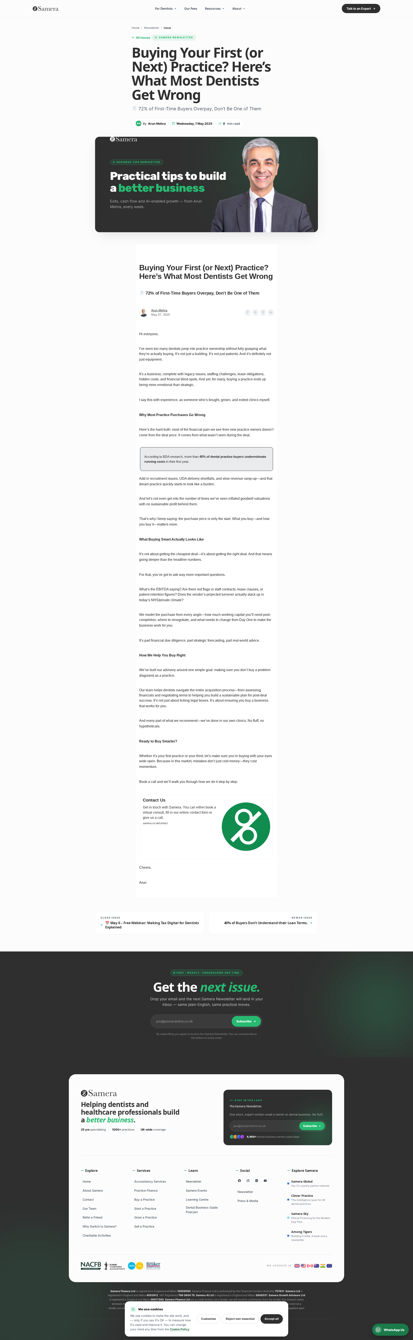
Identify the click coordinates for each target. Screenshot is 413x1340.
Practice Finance (146, 1190)
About (236, 8)
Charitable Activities (97, 1235)
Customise (208, 1318)
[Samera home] (46, 9)
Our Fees (190, 8)
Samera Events (196, 1190)
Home (136, 27)
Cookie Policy (179, 1329)
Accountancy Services (150, 1181)
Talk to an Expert (359, 8)
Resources (213, 8)
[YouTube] (265, 1180)
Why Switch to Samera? (99, 1226)
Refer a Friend (92, 1217)
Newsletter (151, 27)
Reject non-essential (240, 1318)
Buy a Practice (144, 1199)
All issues (143, 37)
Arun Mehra (159, 310)
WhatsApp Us (394, 1330)
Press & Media (247, 1201)
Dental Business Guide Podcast (202, 1210)
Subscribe (243, 1021)
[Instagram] (248, 1180)
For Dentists (164, 8)
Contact (88, 1199)
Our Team (89, 1208)
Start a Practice (145, 1208)
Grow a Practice (145, 1217)
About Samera (93, 1190)
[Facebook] (239, 1180)
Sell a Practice (144, 1226)
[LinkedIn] (256, 1180)
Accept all (272, 1318)
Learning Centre (197, 1199)
